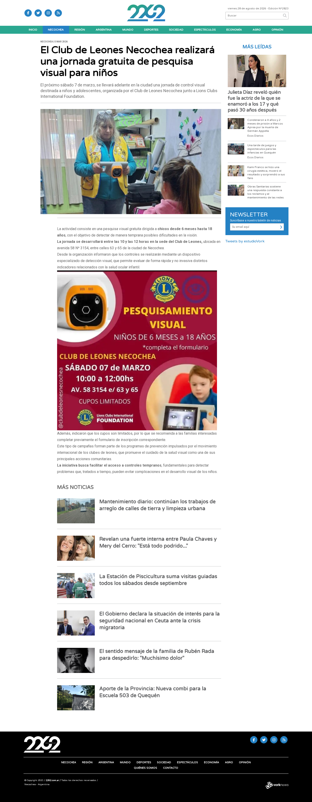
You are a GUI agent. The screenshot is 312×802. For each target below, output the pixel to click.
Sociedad (176, 29)
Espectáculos (205, 29)
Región (79, 29)
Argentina (104, 29)
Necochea (56, 29)
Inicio (33, 29)
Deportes (151, 29)
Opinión (277, 29)
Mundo (127, 29)
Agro (257, 29)
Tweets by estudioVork (244, 241)
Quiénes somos (145, 767)
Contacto (170, 767)
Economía (234, 29)
